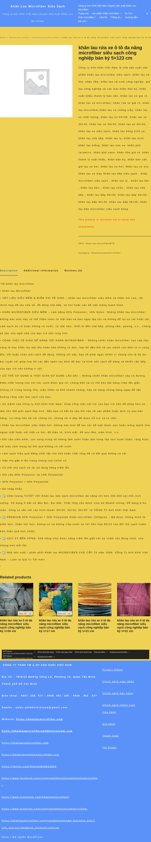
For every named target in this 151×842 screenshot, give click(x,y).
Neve (5, 837)
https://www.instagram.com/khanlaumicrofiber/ (35, 797)
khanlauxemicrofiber (45, 657)
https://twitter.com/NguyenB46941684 (29, 766)
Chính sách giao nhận (64, 652)
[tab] (9, 271)
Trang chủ (83, 13)
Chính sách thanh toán (83, 652)
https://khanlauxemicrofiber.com (25, 742)
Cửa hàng (109, 712)
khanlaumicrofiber (19, 37)
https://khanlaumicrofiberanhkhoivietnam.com (37, 731)
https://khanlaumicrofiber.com (39, 719)
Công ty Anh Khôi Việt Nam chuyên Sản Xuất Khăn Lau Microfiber (107, 7)
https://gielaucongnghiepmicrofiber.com (30, 754)
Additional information (41, 270)
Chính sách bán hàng (46, 652)
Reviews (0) (73, 270)
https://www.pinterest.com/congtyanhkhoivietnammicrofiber (45, 808)
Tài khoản (109, 747)
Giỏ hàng (108, 724)
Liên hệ (103, 17)
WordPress (35, 837)
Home (3, 37)
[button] (120, 13)
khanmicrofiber (99, 652)
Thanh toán (110, 735)
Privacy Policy (112, 669)
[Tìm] (147, 13)
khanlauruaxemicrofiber (46, 37)
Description (9, 270)
